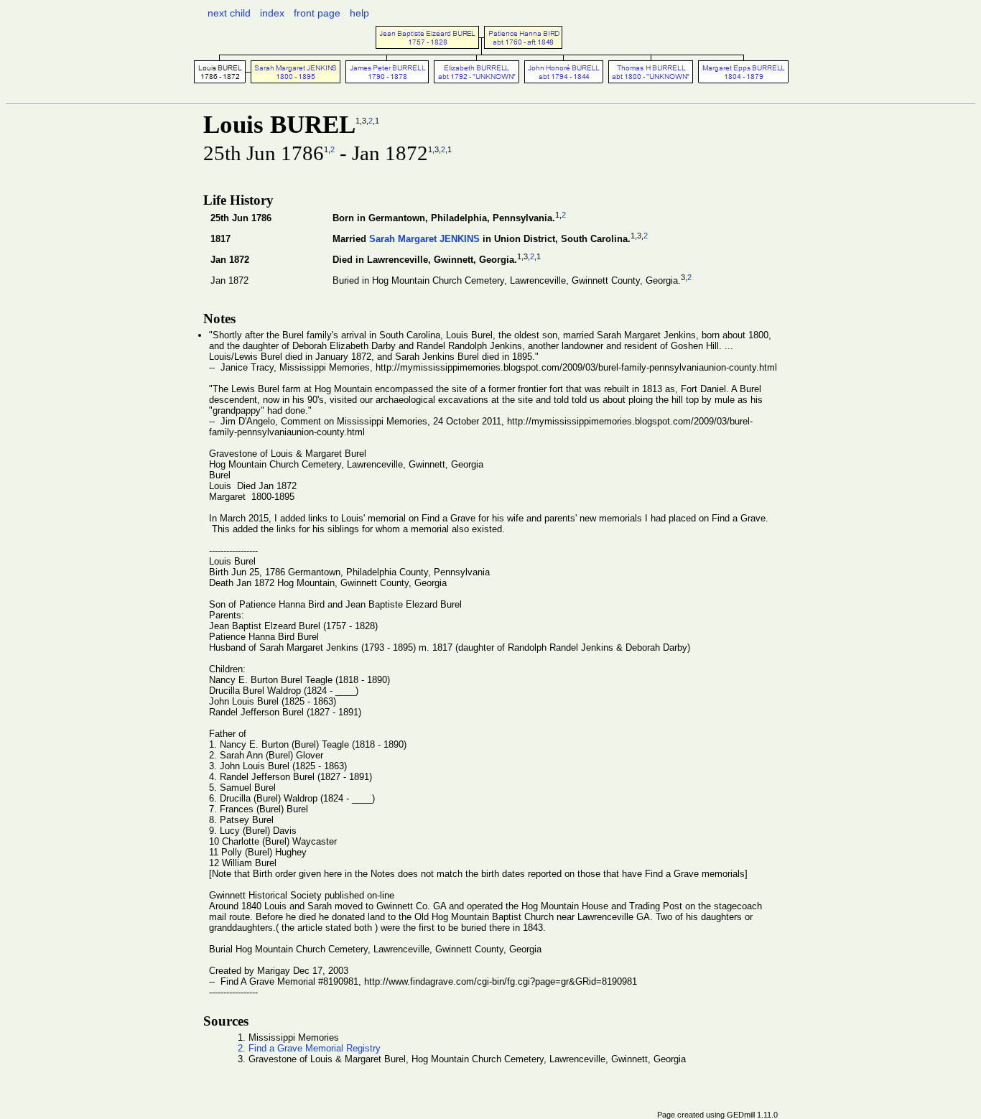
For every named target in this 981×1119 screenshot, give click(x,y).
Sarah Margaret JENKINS (424, 238)
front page (317, 13)
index (272, 13)
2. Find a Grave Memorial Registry (309, 1048)
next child (229, 13)
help (359, 13)
